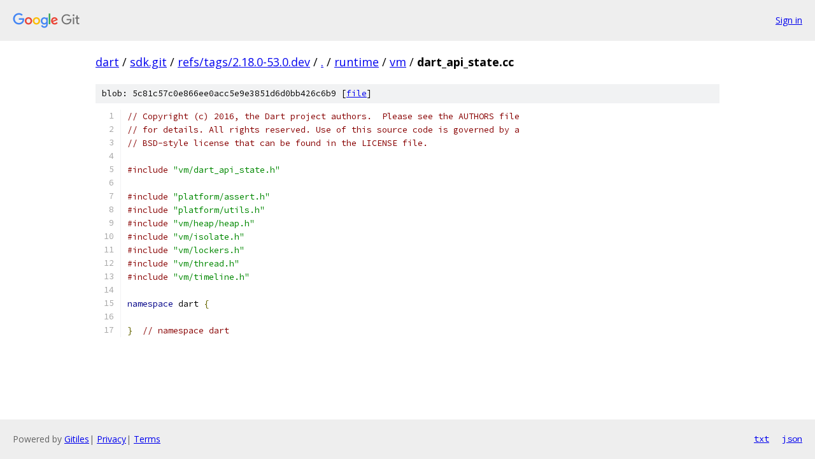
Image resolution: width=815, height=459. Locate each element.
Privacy (111, 439)
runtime (356, 61)
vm (398, 61)
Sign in (789, 20)
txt (761, 438)
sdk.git (148, 61)
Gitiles (76, 439)
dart (107, 61)
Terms (147, 439)
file (356, 93)
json (792, 438)
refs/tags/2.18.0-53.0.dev (244, 61)
